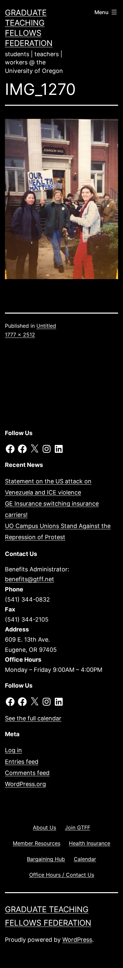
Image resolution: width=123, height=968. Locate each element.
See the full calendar (33, 718)
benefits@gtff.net (29, 579)
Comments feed (27, 772)
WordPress (77, 939)
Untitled (46, 325)
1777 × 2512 (20, 334)
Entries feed (21, 761)
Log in (13, 750)
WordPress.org (25, 784)
